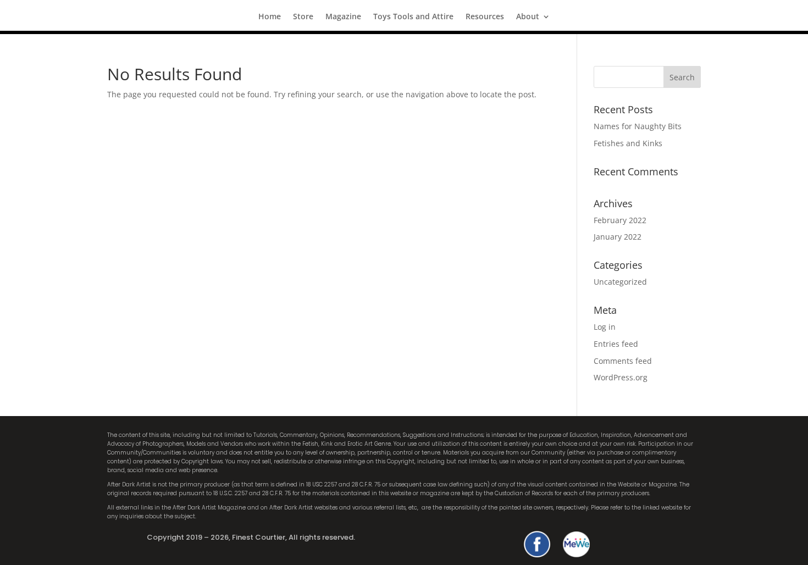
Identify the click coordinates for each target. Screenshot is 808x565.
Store (303, 17)
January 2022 (617, 236)
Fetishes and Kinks (628, 143)
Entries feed (616, 344)
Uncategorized (620, 281)
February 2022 (620, 220)
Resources (485, 17)
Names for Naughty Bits (638, 126)
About (527, 17)
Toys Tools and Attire (413, 17)
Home (269, 17)
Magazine (343, 17)
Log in (605, 327)
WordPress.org (620, 377)
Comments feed (623, 361)
